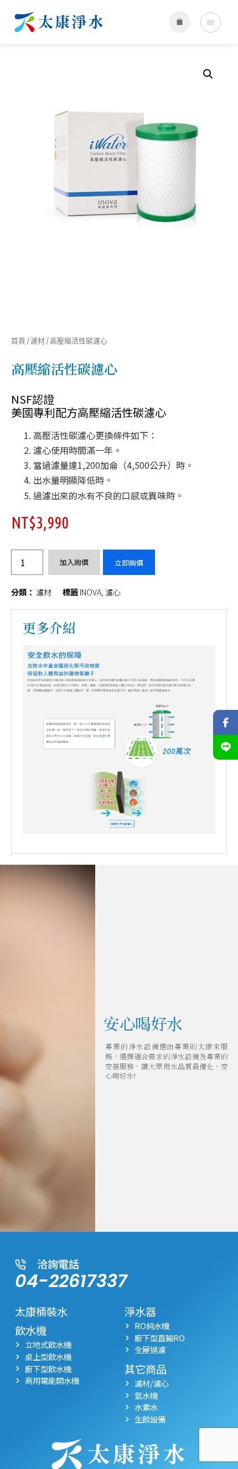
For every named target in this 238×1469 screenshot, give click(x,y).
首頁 (18, 340)
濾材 (37, 340)
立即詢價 (129, 562)
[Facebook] (225, 722)
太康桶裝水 (41, 1311)
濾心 (113, 592)
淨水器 (140, 1311)
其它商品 (146, 1369)
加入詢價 (74, 562)
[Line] (225, 747)
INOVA (90, 592)
